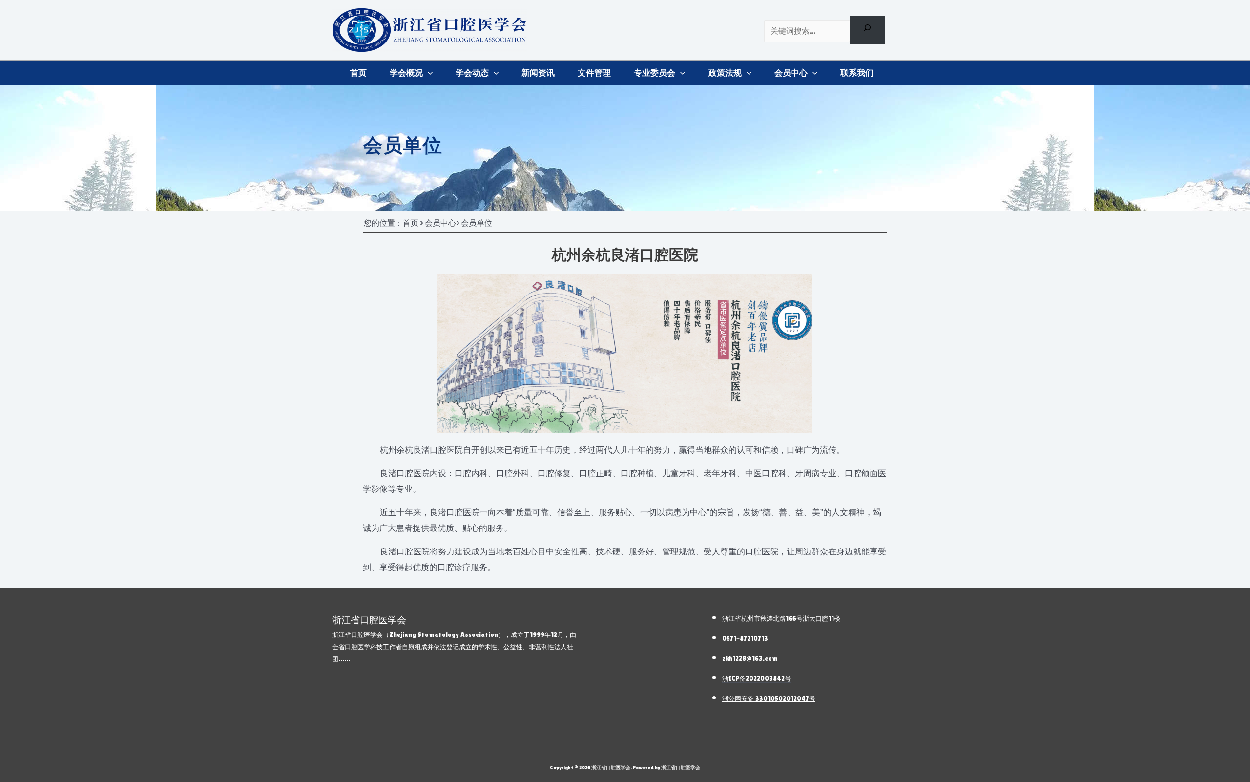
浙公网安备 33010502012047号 (768, 698)
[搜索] (867, 30)
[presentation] (428, 73)
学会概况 (406, 73)
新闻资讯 (538, 73)
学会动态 (472, 73)
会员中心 (791, 73)
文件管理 (594, 73)
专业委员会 (654, 73)
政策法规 (725, 73)
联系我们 (857, 73)
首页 (358, 73)
